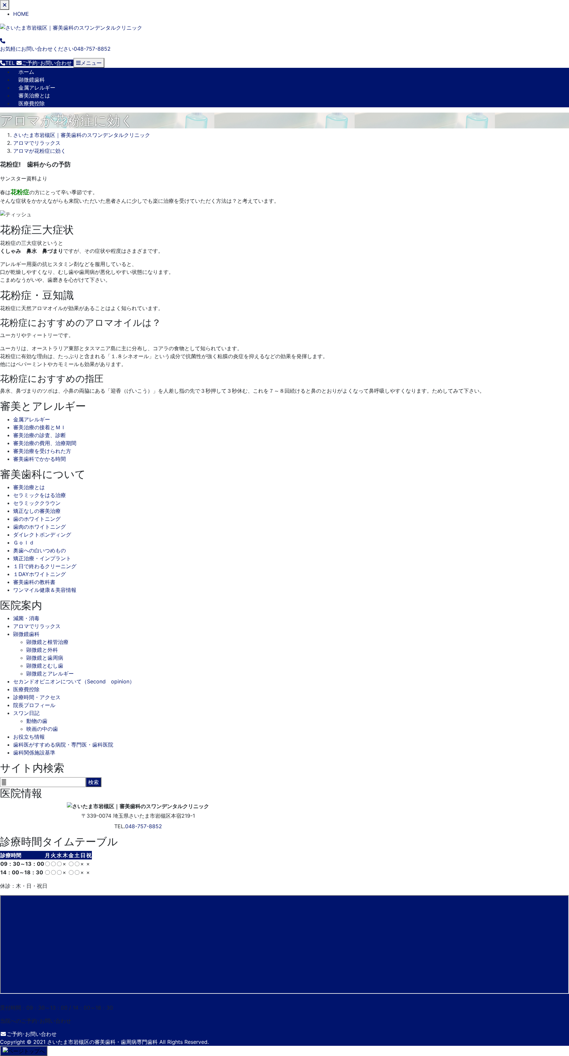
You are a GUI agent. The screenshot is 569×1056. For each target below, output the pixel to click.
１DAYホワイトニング (39, 574)
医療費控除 (31, 103)
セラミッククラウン (37, 503)
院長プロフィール (34, 705)
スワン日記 (26, 713)
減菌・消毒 (26, 618)
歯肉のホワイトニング (39, 526)
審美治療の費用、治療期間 (44, 443)
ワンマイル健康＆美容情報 (44, 590)
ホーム (26, 71)
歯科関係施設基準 (34, 752)
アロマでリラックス (37, 626)
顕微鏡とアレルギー (50, 673)
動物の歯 (36, 721)
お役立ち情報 (29, 736)
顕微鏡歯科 (31, 79)
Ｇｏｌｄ (23, 542)
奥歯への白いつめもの (39, 550)
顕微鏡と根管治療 (47, 642)
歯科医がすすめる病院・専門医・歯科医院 (63, 744)
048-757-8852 (143, 826)
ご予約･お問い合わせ (32, 1034)
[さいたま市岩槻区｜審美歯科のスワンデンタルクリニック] (71, 27)
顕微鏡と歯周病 (44, 657)
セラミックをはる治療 (39, 495)
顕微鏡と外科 (42, 650)
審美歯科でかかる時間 (39, 459)
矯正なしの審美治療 (37, 511)
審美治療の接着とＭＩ (39, 427)
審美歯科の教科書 (34, 582)
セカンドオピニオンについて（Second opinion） (74, 681)
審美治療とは (34, 95)
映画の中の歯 (42, 729)
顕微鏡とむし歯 (44, 665)
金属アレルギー (36, 87)
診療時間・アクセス (37, 697)
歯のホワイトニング (37, 518)
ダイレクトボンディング (42, 534)
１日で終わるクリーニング (44, 566)
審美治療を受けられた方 (42, 451)
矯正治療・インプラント (42, 558)
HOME (21, 14)
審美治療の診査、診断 (39, 435)
